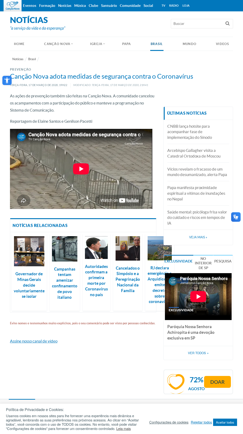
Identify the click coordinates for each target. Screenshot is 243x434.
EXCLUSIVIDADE (178, 261)
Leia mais (123, 428)
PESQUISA (223, 261)
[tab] (178, 261)
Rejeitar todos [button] (201, 422)
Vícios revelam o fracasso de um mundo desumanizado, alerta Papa (197, 172)
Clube (93, 6)
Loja (186, 5)
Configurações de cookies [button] (168, 422)
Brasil (157, 44)
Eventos (29, 6)
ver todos (198, 353)
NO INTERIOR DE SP (203, 263)
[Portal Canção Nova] (13, 5)
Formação (47, 6)
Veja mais (198, 237)
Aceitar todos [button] (225, 422)
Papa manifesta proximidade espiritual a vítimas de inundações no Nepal (196, 193)
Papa (126, 44)
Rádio (174, 5)
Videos (222, 44)
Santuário (109, 6)
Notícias (17, 59)
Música (80, 6)
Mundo (189, 44)
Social (148, 6)
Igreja (96, 44)
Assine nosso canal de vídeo (33, 341)
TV (163, 5)
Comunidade (130, 6)
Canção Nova (57, 44)
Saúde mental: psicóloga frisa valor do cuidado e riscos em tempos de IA (197, 218)
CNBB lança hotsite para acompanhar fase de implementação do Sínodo (189, 132)
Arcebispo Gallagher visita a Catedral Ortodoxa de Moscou (193, 153)
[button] (7, 80)
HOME (19, 44)
